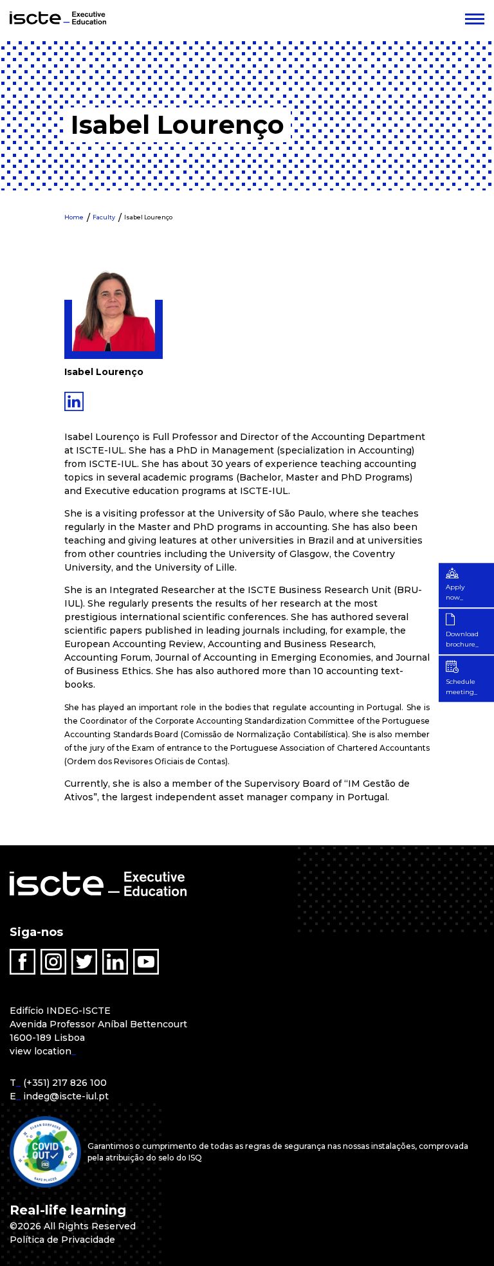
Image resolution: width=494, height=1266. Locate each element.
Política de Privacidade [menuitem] (62, 1239)
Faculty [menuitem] (104, 217)
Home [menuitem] (74, 217)
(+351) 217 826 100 (65, 1082)
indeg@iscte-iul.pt (66, 1096)
